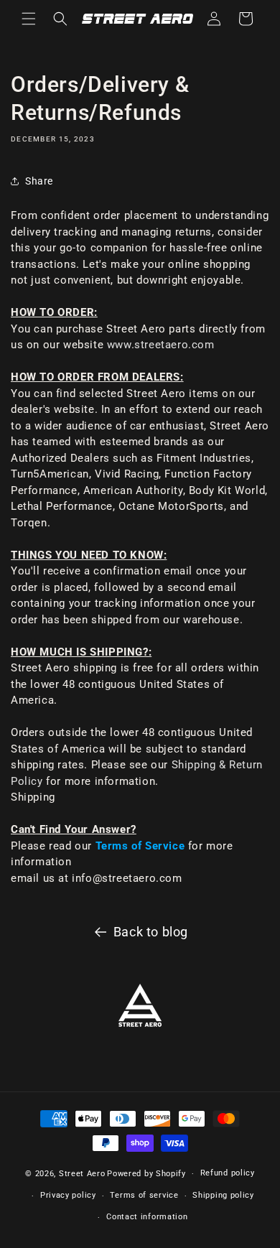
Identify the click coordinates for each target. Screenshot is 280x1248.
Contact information (146, 1216)
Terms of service (144, 1195)
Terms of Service (140, 845)
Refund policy (227, 1173)
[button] (29, 18)
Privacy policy (68, 1195)
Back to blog (150, 931)
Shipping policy (223, 1195)
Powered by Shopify (146, 1173)
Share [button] (39, 181)
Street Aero (82, 1173)
